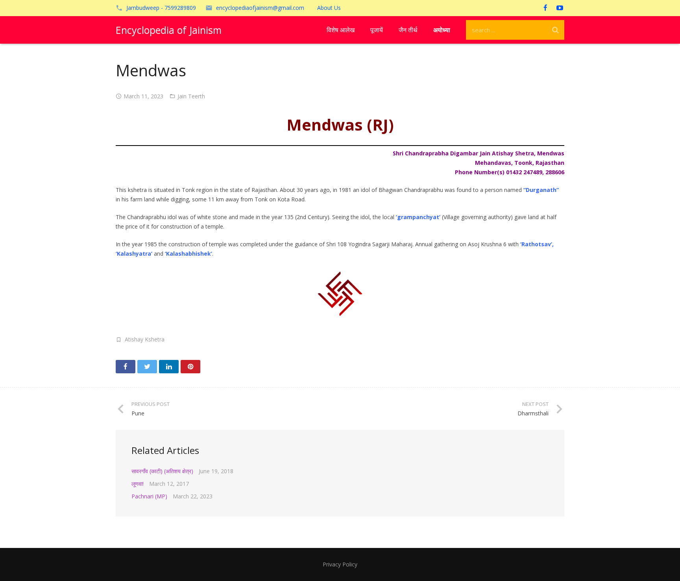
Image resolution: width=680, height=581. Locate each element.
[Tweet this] (147, 366)
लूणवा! (137, 483)
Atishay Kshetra (144, 339)
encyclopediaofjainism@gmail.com (260, 7)
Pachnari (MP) (149, 496)
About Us (329, 7)
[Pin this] (190, 366)
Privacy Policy (340, 564)
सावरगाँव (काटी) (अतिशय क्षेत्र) (162, 471)
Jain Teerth (191, 96)
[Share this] (125, 366)
